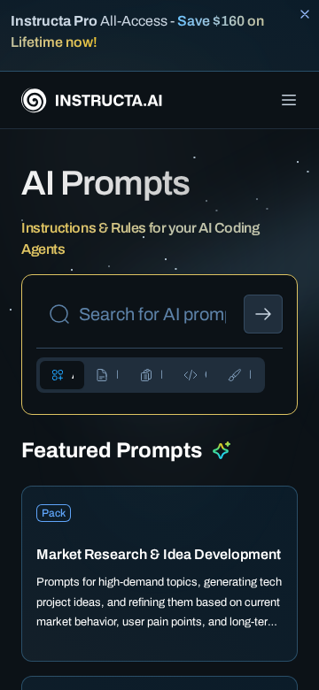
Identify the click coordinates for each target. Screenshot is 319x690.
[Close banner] (304, 14)
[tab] (62, 375)
